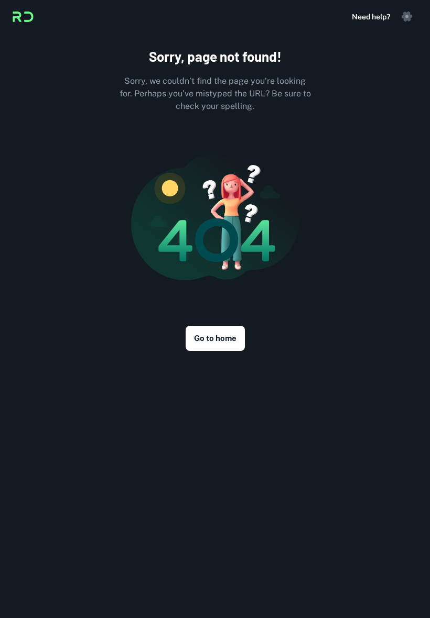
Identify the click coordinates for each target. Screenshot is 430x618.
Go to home (215, 338)
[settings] (406, 16)
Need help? (371, 17)
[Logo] (23, 16)
